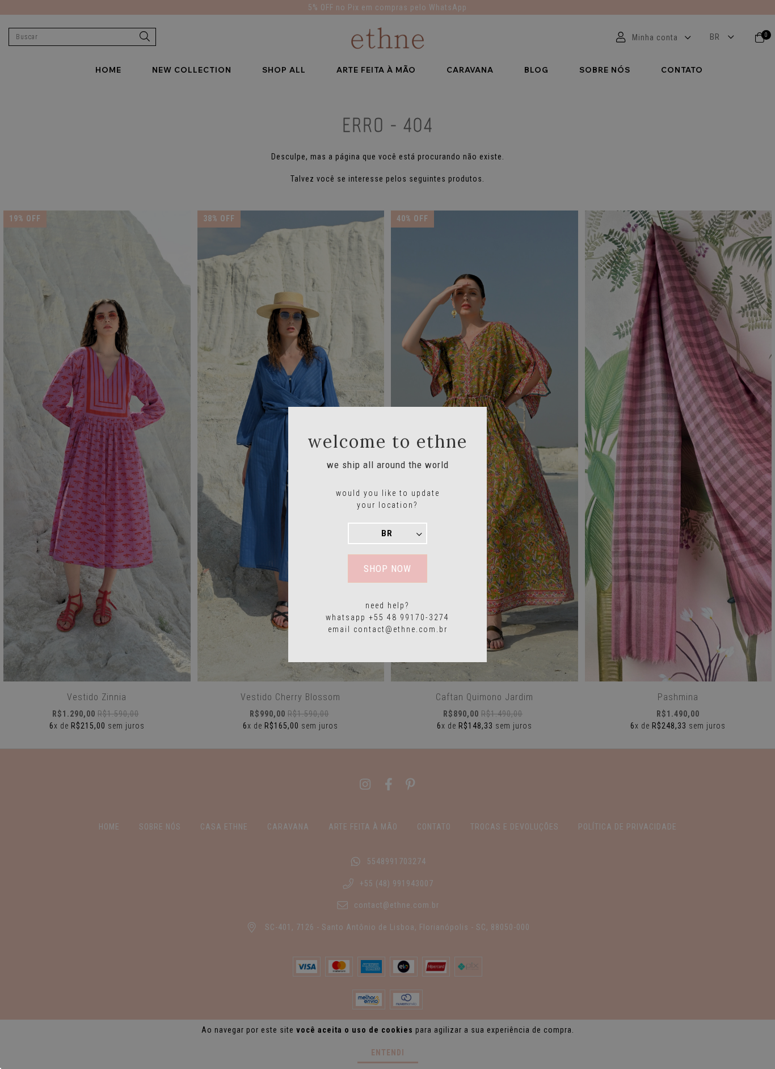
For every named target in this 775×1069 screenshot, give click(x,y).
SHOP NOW (387, 568)
